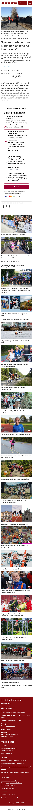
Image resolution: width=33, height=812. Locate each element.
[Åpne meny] (30, 3)
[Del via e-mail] (19, 76)
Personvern (4, 791)
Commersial (19, 772)
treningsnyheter (9, 203)
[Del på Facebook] (13, 76)
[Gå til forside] (9, 3)
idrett (20, 203)
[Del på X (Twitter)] (16, 76)
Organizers (26, 772)
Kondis (11, 100)
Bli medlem (23, 3)
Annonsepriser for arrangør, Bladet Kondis (12, 763)
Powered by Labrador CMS (16, 809)
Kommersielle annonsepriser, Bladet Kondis (13, 760)
